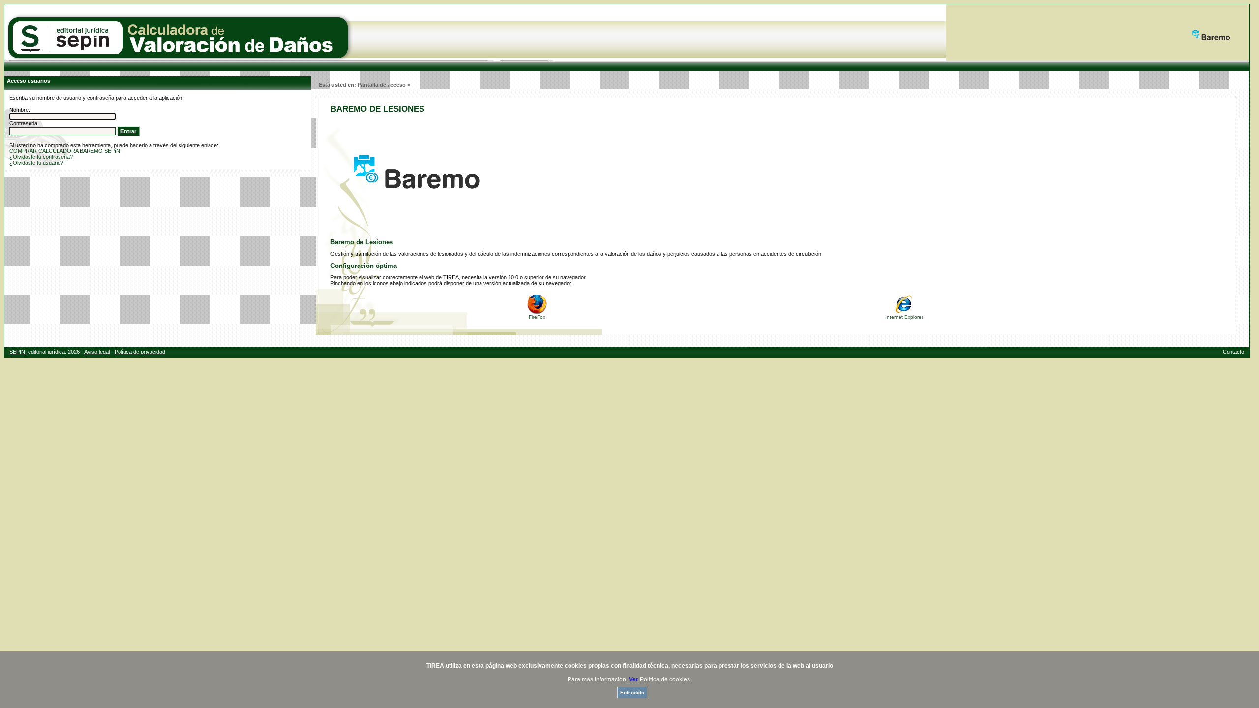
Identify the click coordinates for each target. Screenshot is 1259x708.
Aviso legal (97, 351)
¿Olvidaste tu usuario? (36, 163)
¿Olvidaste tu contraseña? (41, 157)
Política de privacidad (140, 351)
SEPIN (17, 351)
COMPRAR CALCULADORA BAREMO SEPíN (64, 151)
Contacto (1233, 351)
